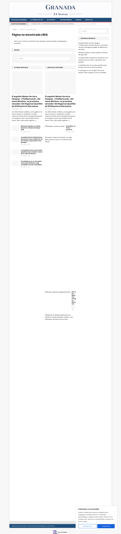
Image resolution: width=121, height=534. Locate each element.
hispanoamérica (66, 20)
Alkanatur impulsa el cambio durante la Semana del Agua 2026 (30, 127)
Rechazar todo (87, 526)
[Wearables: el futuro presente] (55, 126)
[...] (35, 120)
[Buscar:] (99, 24)
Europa (78, 20)
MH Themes (51, 526)
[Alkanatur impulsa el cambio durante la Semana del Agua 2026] (15, 128)
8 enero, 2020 (70, 131)
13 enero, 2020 (73, 307)
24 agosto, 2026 (18, 109)
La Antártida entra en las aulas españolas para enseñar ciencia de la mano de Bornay (31, 151)
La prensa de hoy (37, 20)
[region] (96, 518)
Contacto (89, 20)
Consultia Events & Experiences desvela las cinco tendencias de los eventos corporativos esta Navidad (32, 139)
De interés (51, 20)
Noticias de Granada (19, 20)
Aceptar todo (106, 526)
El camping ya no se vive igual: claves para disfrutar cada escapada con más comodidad (31, 163)
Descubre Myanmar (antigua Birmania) (74, 298)
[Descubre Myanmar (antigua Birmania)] (57, 292)
